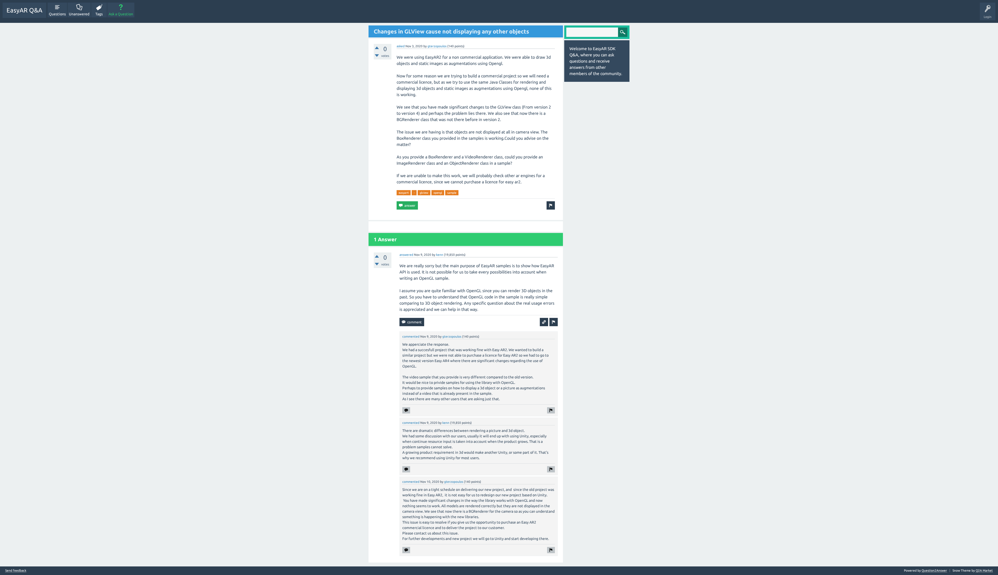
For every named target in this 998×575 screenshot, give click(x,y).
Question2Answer (934, 570)
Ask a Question (121, 14)
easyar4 (404, 192)
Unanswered (79, 14)
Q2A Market (984, 570)
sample (451, 192)
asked (401, 46)
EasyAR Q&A (24, 10)
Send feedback (15, 570)
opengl (438, 192)
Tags (99, 14)
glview (424, 192)
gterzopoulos (437, 46)
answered (406, 254)
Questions (57, 14)
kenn (439, 254)
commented (410, 336)
